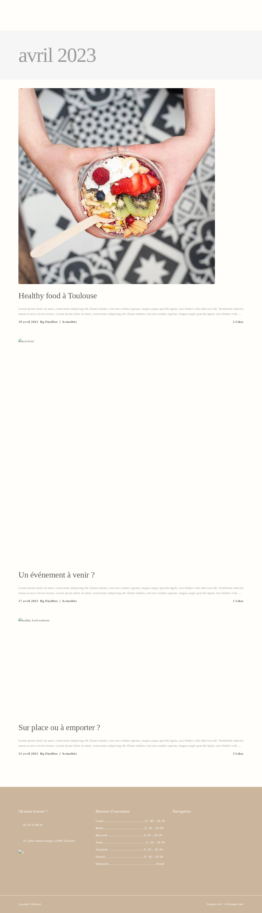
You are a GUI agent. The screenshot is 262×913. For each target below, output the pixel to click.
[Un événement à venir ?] (131, 451)
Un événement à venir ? (56, 574)
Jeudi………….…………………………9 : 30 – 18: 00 (130, 842)
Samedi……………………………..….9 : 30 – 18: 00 (129, 856)
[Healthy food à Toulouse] (116, 186)
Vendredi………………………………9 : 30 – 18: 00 (129, 849)
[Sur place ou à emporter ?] (70, 670)
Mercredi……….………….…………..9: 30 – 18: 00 (129, 835)
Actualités (69, 321)
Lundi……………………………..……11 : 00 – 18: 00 (130, 821)
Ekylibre (51, 321)
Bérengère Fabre (236, 904)
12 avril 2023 (28, 753)
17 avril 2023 (28, 601)
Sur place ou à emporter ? (59, 727)
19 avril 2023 (28, 321)
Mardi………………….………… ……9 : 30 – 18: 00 (130, 828)
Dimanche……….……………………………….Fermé (130, 863)
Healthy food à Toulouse (57, 295)
